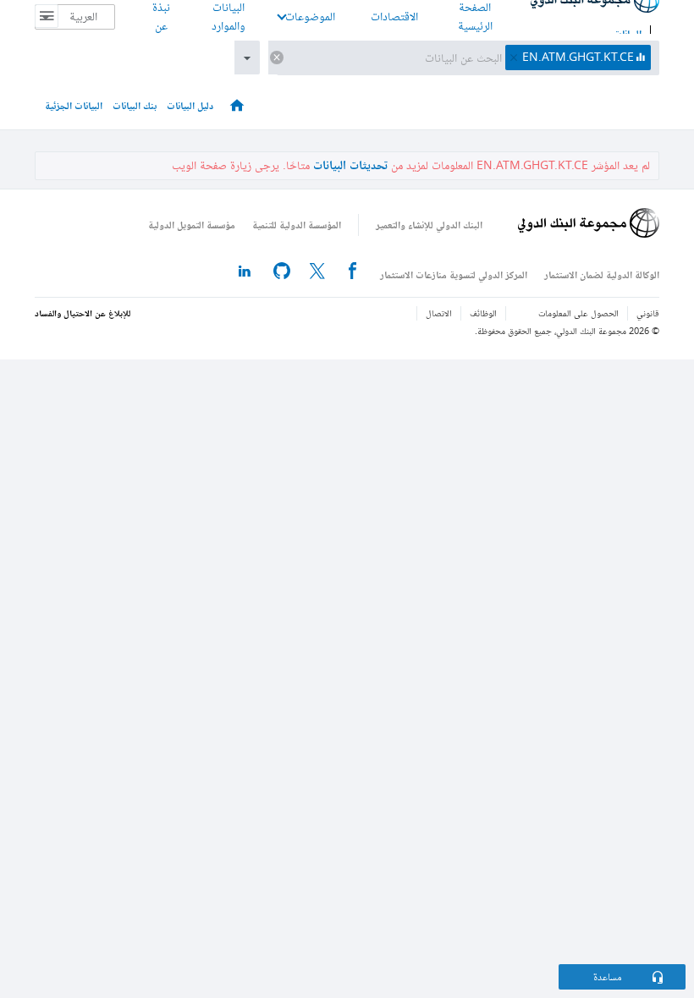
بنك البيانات (135, 105)
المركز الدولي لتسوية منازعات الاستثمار (453, 274)
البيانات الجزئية (73, 105)
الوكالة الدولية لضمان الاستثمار (601, 274)
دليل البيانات (190, 105)
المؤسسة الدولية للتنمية (296, 224)
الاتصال (439, 313)
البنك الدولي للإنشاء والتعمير (429, 224)
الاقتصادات (394, 16)
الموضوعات (310, 16)
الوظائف (483, 313)
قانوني (647, 313)
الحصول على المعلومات (578, 313)
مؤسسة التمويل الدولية (191, 224)
